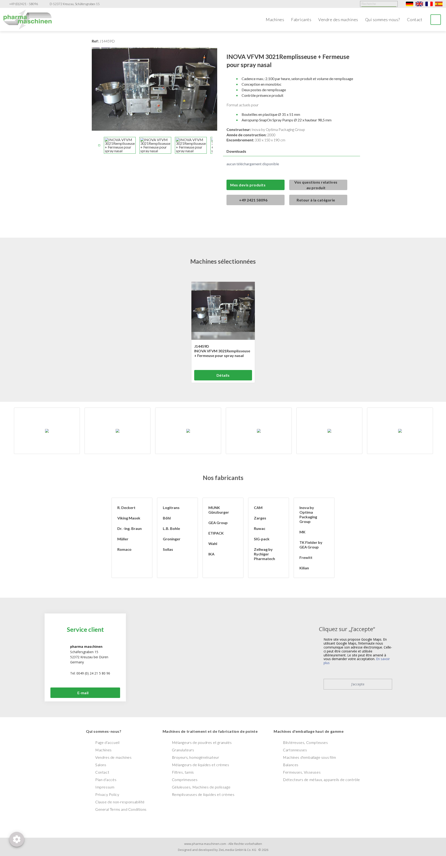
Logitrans (171, 507)
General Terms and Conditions (121, 809)
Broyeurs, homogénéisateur (195, 757)
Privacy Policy (107, 794)
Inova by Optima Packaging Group (308, 514)
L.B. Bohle (171, 528)
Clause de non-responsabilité (120, 802)
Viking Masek (128, 518)
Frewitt (305, 557)
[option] (47, 431)
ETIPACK (216, 533)
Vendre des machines (338, 19)
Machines (275, 19)
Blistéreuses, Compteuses (305, 742)
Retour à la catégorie (316, 200)
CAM (258, 507)
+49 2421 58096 (253, 200)
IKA (211, 554)
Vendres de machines (113, 757)
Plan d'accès (105, 779)
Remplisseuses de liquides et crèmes (203, 794)
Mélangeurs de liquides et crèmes (200, 764)
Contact (415, 19)
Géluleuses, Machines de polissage (201, 787)
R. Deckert (126, 507)
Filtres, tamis (183, 772)
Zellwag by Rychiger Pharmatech (264, 554)
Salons (100, 764)
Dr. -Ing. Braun (129, 528)
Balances (290, 764)
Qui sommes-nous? (382, 19)
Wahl (212, 543)
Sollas (168, 549)
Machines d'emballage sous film (309, 757)
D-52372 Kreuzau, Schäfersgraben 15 (75, 4)
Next (215, 145)
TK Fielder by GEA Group (310, 544)
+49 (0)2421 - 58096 (23, 4)
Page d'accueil (107, 742)
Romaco (124, 549)
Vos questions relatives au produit (316, 185)
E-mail (83, 693)
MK (302, 532)
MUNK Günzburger (218, 509)
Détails (223, 375)
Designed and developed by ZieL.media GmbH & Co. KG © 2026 (223, 850)
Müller (122, 539)
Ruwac (259, 528)
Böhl (167, 518)
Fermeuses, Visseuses (302, 772)
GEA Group (218, 522)
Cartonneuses (295, 750)
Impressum (104, 787)
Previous (94, 145)
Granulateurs (183, 750)
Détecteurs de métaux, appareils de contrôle (321, 779)
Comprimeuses (185, 779)
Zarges (260, 518)
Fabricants (301, 19)
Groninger (171, 539)
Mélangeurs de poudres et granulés (202, 742)
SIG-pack (261, 539)
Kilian (304, 568)
